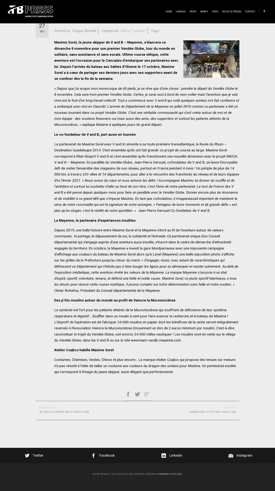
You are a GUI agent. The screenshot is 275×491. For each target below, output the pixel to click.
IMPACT (204, 11)
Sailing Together (132, 31)
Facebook (107, 455)
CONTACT (250, 11)
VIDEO (215, 11)
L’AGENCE (181, 11)
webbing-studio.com (170, 474)
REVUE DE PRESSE (231, 11)
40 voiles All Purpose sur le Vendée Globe (64, 409)
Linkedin (175, 455)
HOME (169, 11)
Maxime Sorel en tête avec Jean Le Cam (213, 409)
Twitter (38, 455)
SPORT (193, 11)
